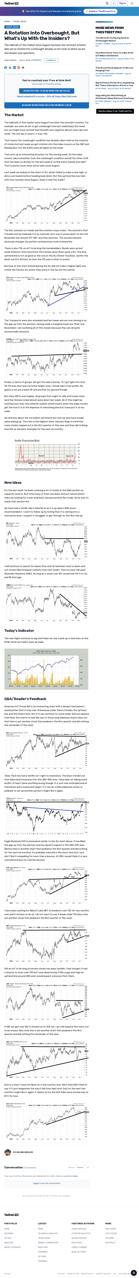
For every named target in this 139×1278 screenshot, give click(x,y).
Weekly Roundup (12, 1247)
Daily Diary (110, 1229)
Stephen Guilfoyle (81, 1233)
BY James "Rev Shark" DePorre (109, 74)
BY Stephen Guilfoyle (106, 59)
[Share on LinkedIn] (14, 67)
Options (42, 1256)
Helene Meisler (10, 60)
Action (7, 1238)
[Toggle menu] (132, 3)
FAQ (114, 1274)
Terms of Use (73, 1274)
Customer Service (126, 1274)
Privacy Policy (87, 1274)
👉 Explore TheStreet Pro (100, 11)
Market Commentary (48, 1243)
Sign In (122, 3)
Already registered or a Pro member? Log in (47, 105)
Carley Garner (79, 1247)
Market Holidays (103, 1274)
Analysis (8, 1243)
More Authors (79, 1252)
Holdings (9, 1233)
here (75, 1176)
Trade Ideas (44, 1238)
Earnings (42, 1261)
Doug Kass (77, 1243)
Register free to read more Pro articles (46, 91)
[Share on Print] (23, 67)
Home (7, 21)
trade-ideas (19, 21)
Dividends (43, 1252)
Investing (43, 1247)
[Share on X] (10, 67)
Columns (109, 1238)
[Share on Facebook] (5, 67)
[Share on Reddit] (18, 67)
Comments (51, 60)
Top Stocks (111, 1233)
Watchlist (110, 1243)
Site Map (61, 1274)
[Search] (107, 3)
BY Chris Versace (104, 101)
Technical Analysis (48, 1233)
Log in (36, 1183)
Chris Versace (79, 1229)
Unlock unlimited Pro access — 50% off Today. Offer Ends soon (47, 96)
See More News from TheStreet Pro (115, 111)
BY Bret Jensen (103, 44)
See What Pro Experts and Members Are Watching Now (53, 11)
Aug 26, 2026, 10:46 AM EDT (119, 88)
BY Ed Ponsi (101, 88)
